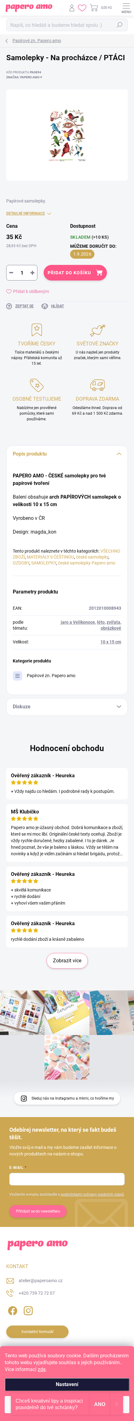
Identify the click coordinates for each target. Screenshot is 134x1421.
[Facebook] (11, 1309)
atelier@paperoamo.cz (41, 1280)
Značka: (24, 77)
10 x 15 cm (110, 641)
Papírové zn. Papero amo (51, 675)
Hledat (119, 25)
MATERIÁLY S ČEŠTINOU (50, 556)
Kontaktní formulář (38, 1332)
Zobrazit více (67, 961)
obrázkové (111, 628)
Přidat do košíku (69, 272)
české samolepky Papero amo (86, 562)
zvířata (113, 622)
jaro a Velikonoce (78, 622)
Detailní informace (25, 213)
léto (101, 622)
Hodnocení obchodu (67, 748)
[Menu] (126, 8)
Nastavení (67, 1384)
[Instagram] (27, 1309)
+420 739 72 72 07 (37, 1293)
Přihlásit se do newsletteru (38, 1211)
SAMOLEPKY (43, 562)
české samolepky (92, 556)
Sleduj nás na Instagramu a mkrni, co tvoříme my (72, 1098)
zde (41, 1369)
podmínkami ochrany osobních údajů (92, 1194)
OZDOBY (21, 562)
